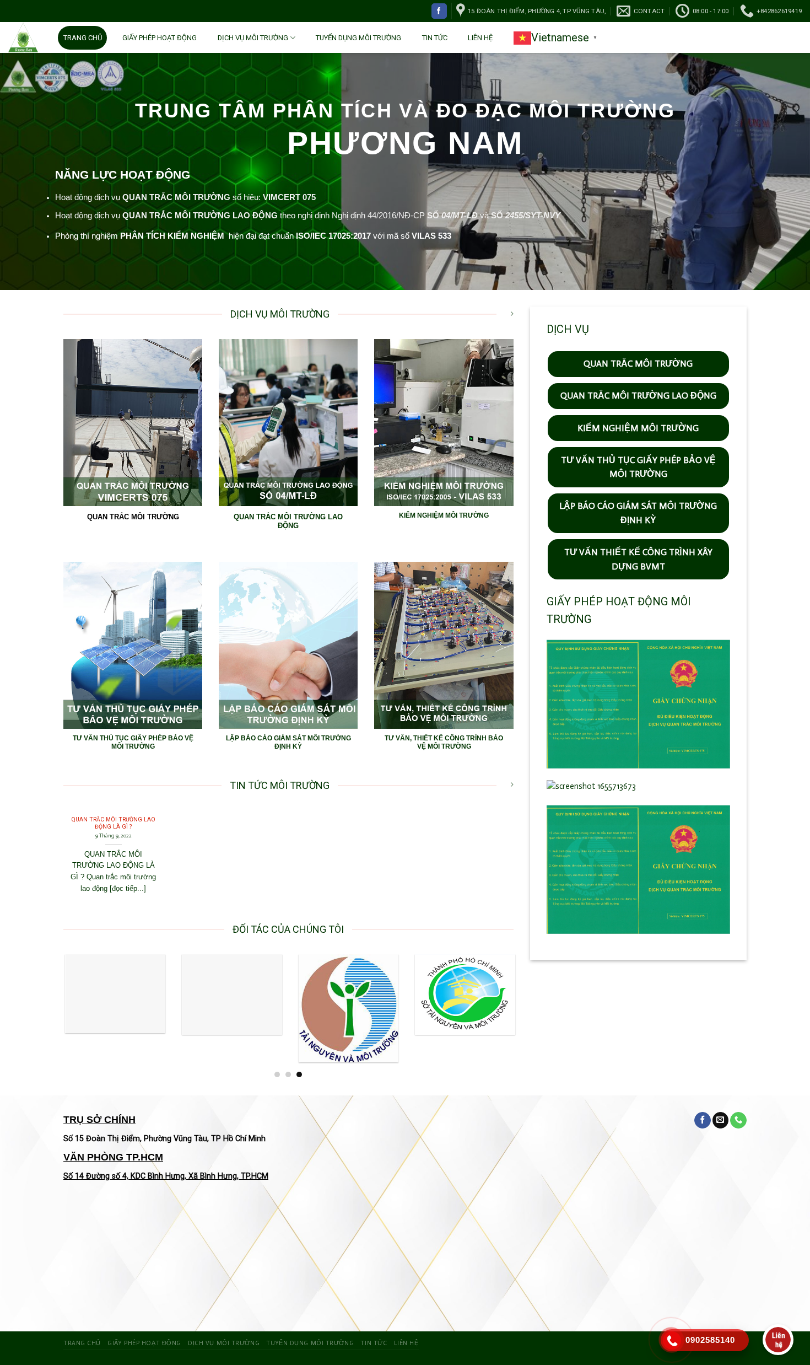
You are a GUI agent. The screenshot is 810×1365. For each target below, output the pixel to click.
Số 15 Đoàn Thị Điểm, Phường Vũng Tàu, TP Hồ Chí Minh (164, 1138)
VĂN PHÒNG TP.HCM (113, 1157)
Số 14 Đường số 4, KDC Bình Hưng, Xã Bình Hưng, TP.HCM (165, 1176)
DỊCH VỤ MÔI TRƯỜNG (253, 38)
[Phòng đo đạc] (230, 994)
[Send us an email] (720, 1120)
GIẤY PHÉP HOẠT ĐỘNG (159, 38)
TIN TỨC (434, 38)
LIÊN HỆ (480, 38)
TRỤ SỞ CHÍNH (99, 1119)
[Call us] (738, 1120)
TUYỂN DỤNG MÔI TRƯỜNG (358, 38)
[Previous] (78, 1016)
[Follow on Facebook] (439, 10)
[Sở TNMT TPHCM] (463, 994)
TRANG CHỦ (82, 38)
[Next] (499, 1016)
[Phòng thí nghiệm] (113, 993)
